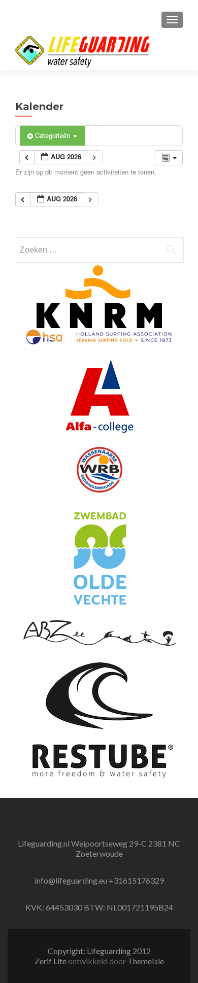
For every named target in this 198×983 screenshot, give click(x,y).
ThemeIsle (145, 961)
